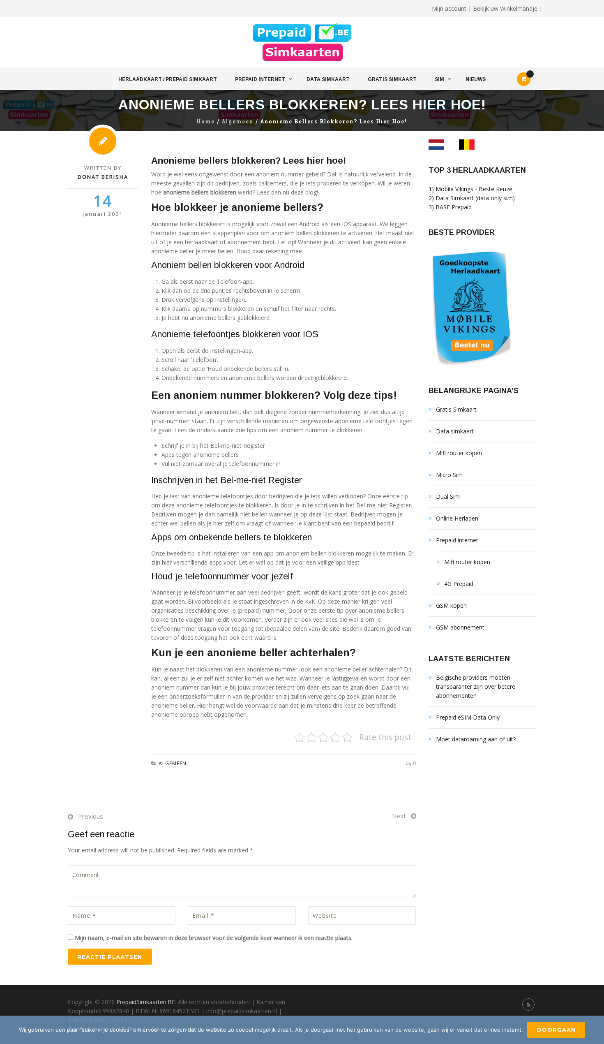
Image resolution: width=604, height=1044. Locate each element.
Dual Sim (448, 496)
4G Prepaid (458, 584)
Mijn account (449, 8)
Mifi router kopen (459, 453)
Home (206, 122)
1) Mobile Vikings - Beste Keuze (470, 189)
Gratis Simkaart (392, 79)
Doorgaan (556, 1029)
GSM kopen (451, 605)
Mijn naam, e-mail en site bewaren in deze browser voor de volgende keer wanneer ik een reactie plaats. (214, 938)
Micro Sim (449, 475)
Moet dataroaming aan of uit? (476, 739)
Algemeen (238, 122)
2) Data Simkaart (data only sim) (472, 198)
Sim (439, 79)
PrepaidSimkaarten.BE (145, 1002)
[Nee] (594, 1029)
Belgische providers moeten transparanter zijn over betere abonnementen (475, 686)
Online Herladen (457, 518)
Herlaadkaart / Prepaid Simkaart (167, 79)
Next (399, 816)
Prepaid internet (260, 79)
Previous (90, 816)
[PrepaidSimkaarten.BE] (302, 43)
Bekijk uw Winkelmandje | (507, 8)
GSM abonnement (460, 627)
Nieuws (476, 79)
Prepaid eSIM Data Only (468, 717)
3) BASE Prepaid (450, 207)
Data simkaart (328, 79)
